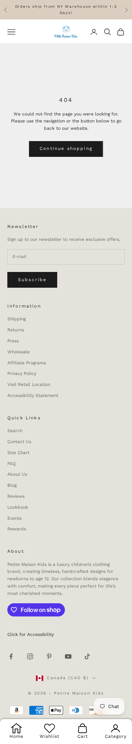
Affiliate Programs (26, 362)
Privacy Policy (21, 373)
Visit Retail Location (28, 384)
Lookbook (17, 507)
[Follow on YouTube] (68, 656)
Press (13, 340)
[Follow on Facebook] (11, 656)
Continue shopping (66, 148)
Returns (15, 329)
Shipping (16, 318)
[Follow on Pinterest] (49, 656)
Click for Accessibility (30, 634)
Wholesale (18, 351)
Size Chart (18, 452)
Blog (11, 485)
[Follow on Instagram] (30, 656)
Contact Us (19, 441)
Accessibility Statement (32, 395)
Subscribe (32, 279)
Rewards (16, 528)
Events (14, 518)
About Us (17, 474)
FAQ (11, 463)
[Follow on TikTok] (87, 656)
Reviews (16, 496)
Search (14, 430)
